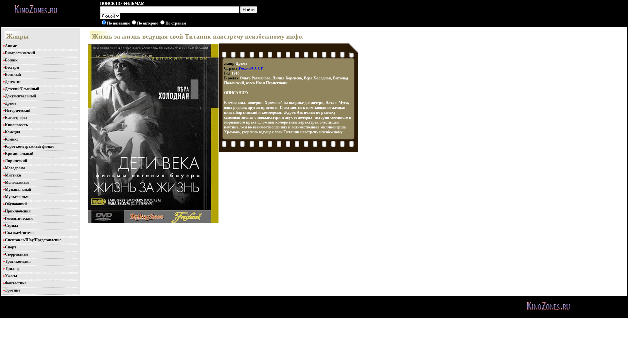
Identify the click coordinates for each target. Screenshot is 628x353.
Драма (10, 103)
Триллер (13, 268)
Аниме (11, 45)
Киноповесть (16, 125)
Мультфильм (16, 196)
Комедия (12, 132)
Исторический (17, 110)
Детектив (13, 81)
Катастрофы (16, 117)
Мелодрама (15, 168)
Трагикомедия (18, 261)
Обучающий (16, 204)
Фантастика (15, 283)
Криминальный (19, 153)
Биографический (20, 53)
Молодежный (17, 182)
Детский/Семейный (22, 89)
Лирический (16, 161)
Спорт (10, 247)
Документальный (20, 96)
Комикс (11, 139)
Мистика (13, 175)
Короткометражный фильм (29, 146)
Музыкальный (18, 189)
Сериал (11, 225)
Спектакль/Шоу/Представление (33, 240)
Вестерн (12, 67)
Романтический (19, 218)
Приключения (18, 211)
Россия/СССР (251, 68)
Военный (13, 74)
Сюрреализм (16, 254)
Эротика (12, 290)
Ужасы (11, 276)
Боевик (11, 60)
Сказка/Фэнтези (19, 232)
